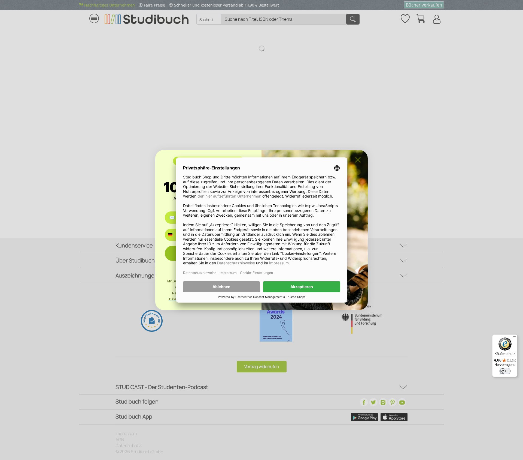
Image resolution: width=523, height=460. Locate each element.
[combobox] (174, 235)
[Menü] (514, 337)
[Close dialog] (357, 159)
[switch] (505, 371)
